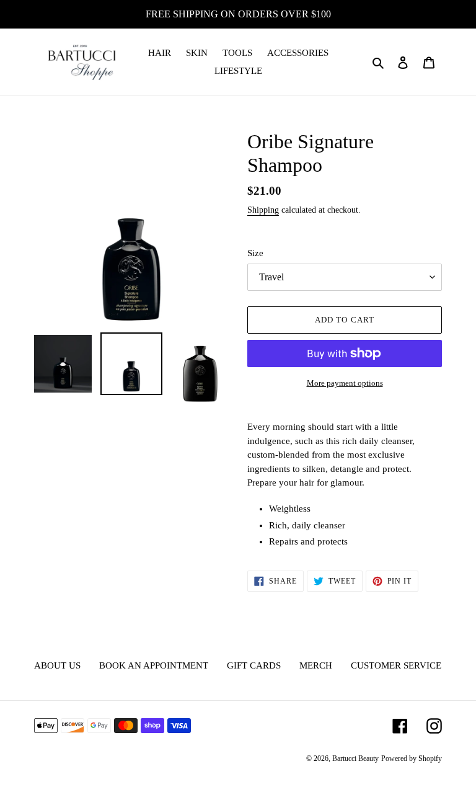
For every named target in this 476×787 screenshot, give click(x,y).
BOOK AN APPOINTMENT (153, 665)
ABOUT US (57, 665)
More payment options (345, 383)
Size (255, 253)
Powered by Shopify (411, 758)
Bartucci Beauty (355, 758)
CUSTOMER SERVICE (396, 665)
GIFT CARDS (254, 665)
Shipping (263, 210)
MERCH (315, 665)
